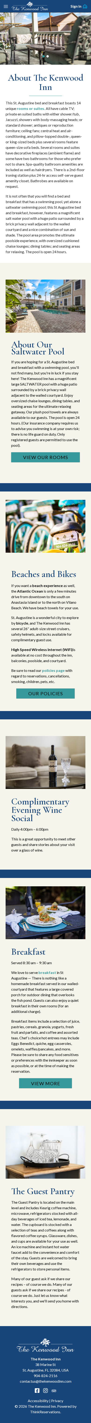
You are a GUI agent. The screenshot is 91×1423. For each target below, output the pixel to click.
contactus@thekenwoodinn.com (45, 1381)
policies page (53, 670)
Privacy (57, 1400)
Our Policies (45, 693)
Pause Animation (82, 56)
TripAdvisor (54, 1390)
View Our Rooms (45, 457)
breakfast (47, 972)
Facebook (37, 1390)
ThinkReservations (45, 1412)
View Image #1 (43, 56)
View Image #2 (47, 56)
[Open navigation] (6, 6)
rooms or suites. (31, 108)
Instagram (45, 1390)
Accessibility (38, 1400)
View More (45, 1083)
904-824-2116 (45, 1375)
